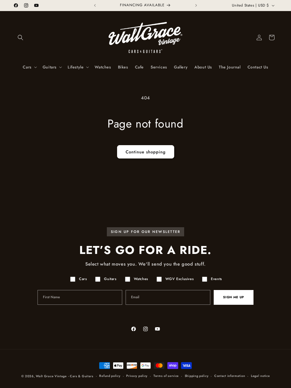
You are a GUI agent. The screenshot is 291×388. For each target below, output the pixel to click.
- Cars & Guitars (80, 376)
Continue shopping (146, 152)
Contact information (229, 376)
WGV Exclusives (179, 278)
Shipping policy (197, 376)
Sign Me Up (233, 297)
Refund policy (109, 376)
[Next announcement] (196, 5)
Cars (83, 278)
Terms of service (166, 376)
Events (216, 278)
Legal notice (260, 376)
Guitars (110, 278)
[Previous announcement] (95, 5)
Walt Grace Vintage (51, 376)
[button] (20, 37)
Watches (141, 278)
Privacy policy (136, 376)
